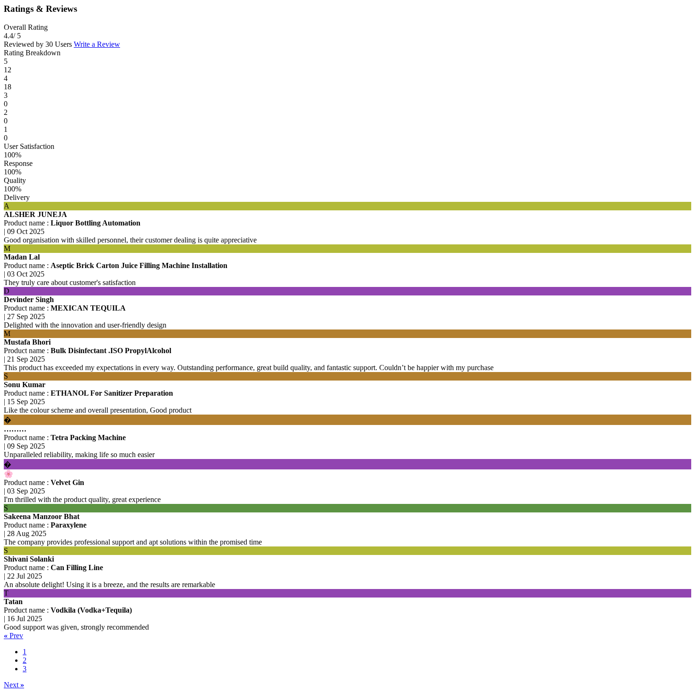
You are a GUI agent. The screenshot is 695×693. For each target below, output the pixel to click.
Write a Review (97, 44)
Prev (13, 636)
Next (14, 685)
